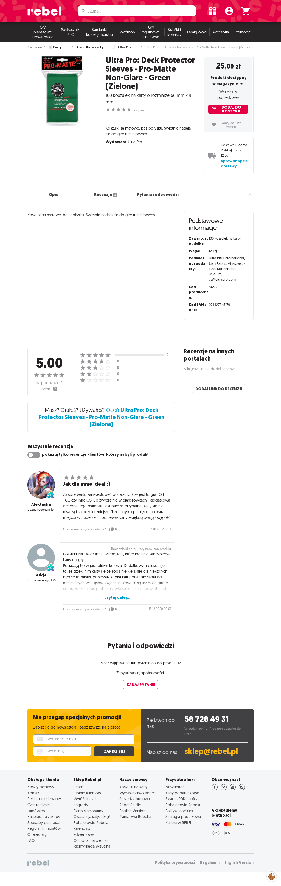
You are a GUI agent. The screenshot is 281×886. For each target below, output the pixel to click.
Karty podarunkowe (182, 793)
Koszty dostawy (40, 786)
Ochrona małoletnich (91, 840)
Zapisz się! (114, 751)
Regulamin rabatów (44, 828)
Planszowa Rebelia (135, 816)
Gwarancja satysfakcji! (92, 816)
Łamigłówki (197, 32)
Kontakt (33, 793)
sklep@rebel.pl (211, 751)
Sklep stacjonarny (88, 810)
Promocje (243, 32)
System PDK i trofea (181, 798)
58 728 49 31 (206, 719)
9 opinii (139, 110)
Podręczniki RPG (70, 32)
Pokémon (127, 32)
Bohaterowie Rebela (91, 822)
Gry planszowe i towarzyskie (43, 32)
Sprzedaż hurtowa (134, 798)
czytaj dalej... (117, 597)
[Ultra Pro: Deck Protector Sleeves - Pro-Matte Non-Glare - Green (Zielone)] (62, 91)
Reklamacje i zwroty (44, 798)
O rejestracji (37, 834)
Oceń (101, 416)
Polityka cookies (179, 810)
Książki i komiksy (174, 32)
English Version (132, 810)
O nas (78, 786)
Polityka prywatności (175, 862)
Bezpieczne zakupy (43, 816)
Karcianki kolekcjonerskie (99, 32)
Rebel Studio (130, 804)
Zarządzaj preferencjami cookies (272, 875)
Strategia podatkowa (183, 816)
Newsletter (174, 786)
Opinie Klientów (87, 793)
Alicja (41, 575)
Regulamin (210, 862)
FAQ (31, 840)
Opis (53, 194)
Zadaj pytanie (140, 684)
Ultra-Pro (124, 47)
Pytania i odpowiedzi (158, 194)
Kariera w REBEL (178, 822)
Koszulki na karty (133, 786)
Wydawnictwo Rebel (137, 793)
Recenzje (105, 194)
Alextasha (41, 504)
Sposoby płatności (43, 822)
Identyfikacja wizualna (92, 846)
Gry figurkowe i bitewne (151, 32)
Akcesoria (220, 32)
